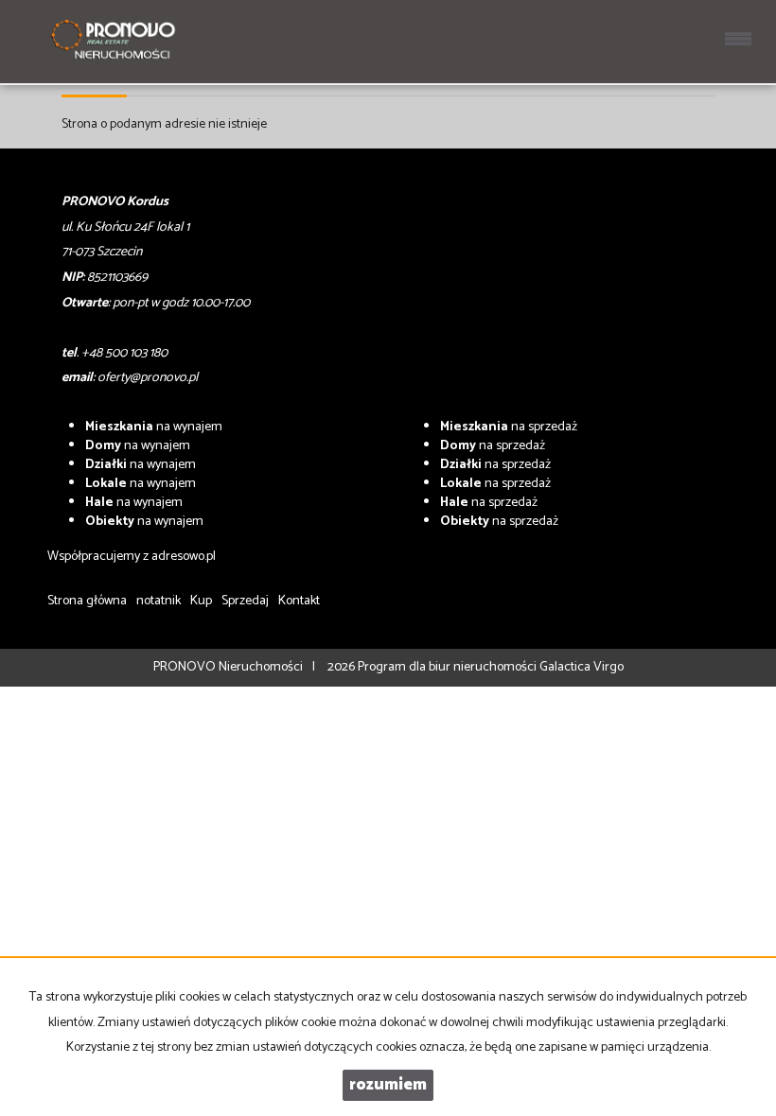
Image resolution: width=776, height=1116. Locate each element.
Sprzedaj (245, 601)
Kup (201, 601)
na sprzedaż (508, 427)
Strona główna (87, 601)
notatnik (158, 601)
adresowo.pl (183, 556)
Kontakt (299, 601)
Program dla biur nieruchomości (448, 667)
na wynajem (153, 427)
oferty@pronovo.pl (147, 378)
